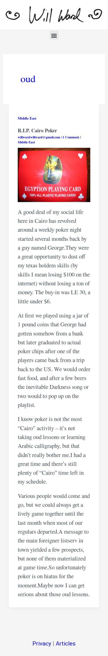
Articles (66, 643)
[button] (54, 35)
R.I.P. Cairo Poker (37, 130)
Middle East (27, 118)
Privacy (41, 643)
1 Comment (71, 137)
